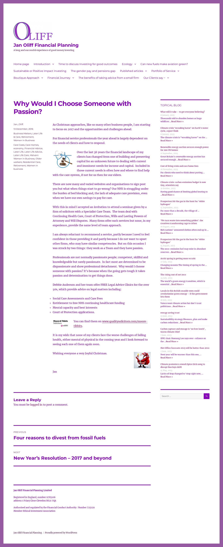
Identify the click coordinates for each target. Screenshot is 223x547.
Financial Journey (59, 77)
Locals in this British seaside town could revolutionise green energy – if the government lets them (183, 294)
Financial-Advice (33, 148)
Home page (21, 64)
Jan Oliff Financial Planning (46, 45)
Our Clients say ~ (154, 77)
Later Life (19, 151)
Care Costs (19, 145)
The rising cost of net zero (173, 274)
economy (19, 148)
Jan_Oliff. (19, 124)
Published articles (131, 71)
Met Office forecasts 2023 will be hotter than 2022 (184, 348)
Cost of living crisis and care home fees (179, 166)
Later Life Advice (33, 151)
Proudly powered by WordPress (61, 532)
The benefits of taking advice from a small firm (109, 77)
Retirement (27, 137)
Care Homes (32, 145)
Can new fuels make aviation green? (164, 64)
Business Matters (23, 133)
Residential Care (31, 162)
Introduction (42, 64)
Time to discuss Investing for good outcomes (87, 64)
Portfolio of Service (163, 71)
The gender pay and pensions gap (93, 71)
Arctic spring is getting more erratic (178, 258)
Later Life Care (21, 155)
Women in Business (24, 140)
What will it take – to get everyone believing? (182, 112)
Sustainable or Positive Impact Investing (40, 71)
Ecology (127, 64)
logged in (36, 404)
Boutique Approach (26, 77)
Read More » (177, 121)
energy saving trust (170, 312)
